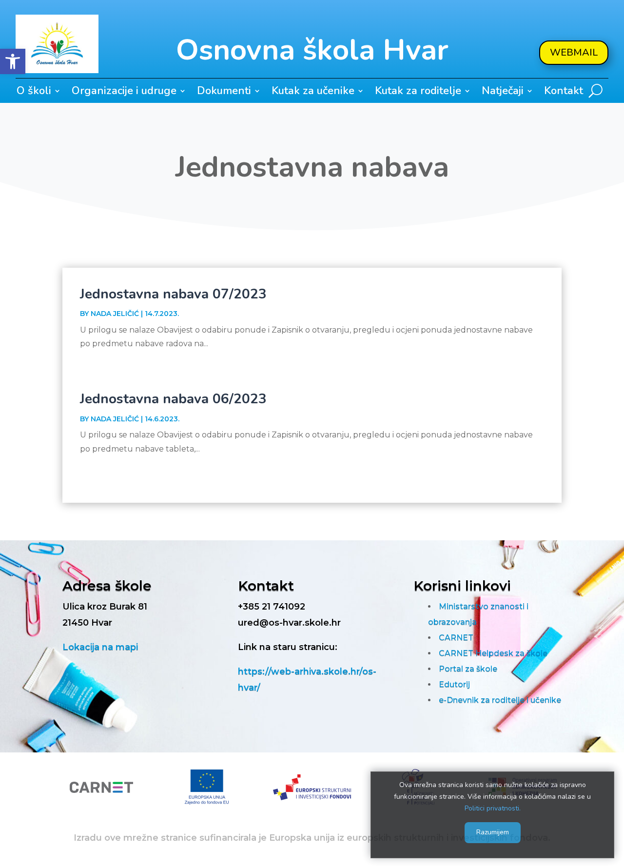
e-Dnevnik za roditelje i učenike (500, 700)
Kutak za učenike (313, 92)
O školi (34, 92)
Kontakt (563, 92)
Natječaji (503, 92)
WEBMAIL (574, 52)
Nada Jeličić (115, 313)
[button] (12, 61)
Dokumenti (224, 92)
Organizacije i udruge (124, 92)
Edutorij (454, 684)
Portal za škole (468, 668)
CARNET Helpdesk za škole (493, 653)
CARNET (456, 637)
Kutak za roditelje (418, 92)
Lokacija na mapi (100, 647)
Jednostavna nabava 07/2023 (173, 294)
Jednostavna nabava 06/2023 (173, 399)
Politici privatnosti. (493, 807)
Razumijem (492, 832)
